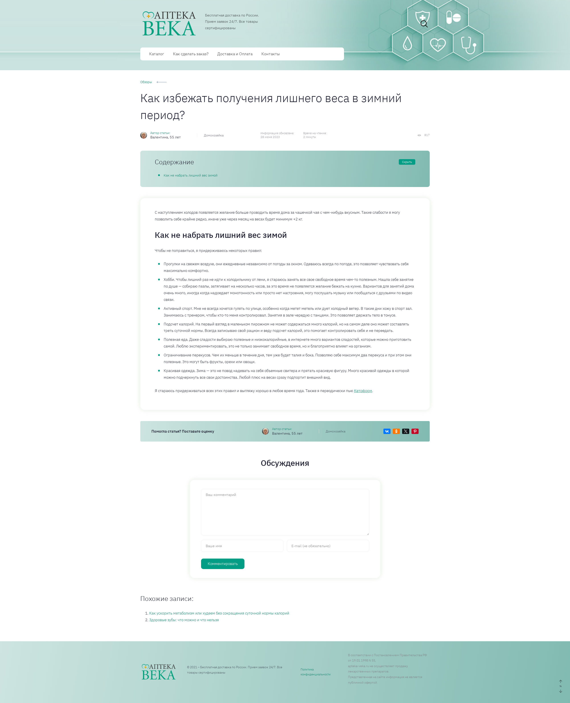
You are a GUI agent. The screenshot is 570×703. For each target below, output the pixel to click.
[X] (405, 431)
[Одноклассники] (396, 431)
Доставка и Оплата (234, 53)
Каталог (156, 53)
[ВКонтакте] (387, 431)
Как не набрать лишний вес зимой (191, 175)
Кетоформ (363, 390)
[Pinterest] (415, 431)
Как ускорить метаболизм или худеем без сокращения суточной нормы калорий (219, 613)
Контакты (270, 53)
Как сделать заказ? (190, 53)
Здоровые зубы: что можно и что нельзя (184, 619)
